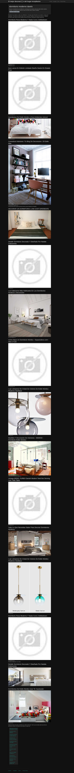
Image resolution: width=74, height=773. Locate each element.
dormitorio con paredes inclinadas (13, 738)
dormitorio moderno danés (14, 11)
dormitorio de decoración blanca (13, 756)
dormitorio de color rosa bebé (13, 742)
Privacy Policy (62, 1)
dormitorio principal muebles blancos (13, 735)
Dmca (58, 1)
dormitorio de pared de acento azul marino (13, 745)
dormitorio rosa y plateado (13, 759)
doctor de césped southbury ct (13, 753)
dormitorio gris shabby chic (12, 763)
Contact (50, 1)
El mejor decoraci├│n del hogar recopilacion (24, 1)
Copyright (55, 1)
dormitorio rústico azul (13, 750)
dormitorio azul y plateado (13, 732)
